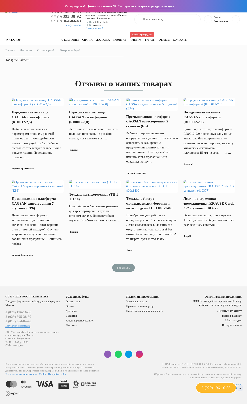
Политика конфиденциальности (144, 311)
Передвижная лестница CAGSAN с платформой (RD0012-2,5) (31, 117)
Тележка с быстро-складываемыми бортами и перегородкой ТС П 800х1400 (149, 203)
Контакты (180, 39)
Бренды (150, 39)
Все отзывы (123, 267)
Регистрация (221, 21)
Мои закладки (233, 320)
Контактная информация (17, 325)
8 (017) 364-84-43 (18, 321)
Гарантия (119, 39)
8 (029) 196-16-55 (18, 312)
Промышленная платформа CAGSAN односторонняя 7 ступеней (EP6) (34, 203)
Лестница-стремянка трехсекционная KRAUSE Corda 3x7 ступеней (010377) (209, 203)
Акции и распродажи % (80, 320)
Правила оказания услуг (140, 306)
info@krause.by (73, 25)
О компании (70, 39)
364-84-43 (66, 21)
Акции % (136, 38)
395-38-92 (66, 16)
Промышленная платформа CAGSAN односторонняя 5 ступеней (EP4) (148, 121)
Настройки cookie (57, 374)
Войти (217, 17)
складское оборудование (98, 18)
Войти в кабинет (232, 315)
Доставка (103, 39)
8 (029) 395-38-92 (18, 317)
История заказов (232, 325)
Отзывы (164, 39)
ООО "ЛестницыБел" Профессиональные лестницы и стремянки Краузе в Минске (106, 13)
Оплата (87, 39)
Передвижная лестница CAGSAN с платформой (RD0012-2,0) (88, 117)
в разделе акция (161, 6)
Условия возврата (136, 301)
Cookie (42, 374)
